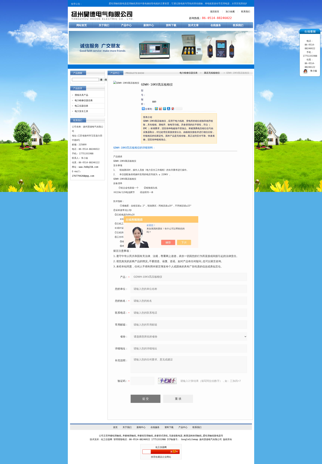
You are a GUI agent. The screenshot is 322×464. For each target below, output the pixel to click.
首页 (115, 427)
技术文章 (193, 25)
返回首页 (214, 11)
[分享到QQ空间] (156, 108)
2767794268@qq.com (83, 176)
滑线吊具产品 (81, 95)
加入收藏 (230, 11)
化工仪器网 (161, 447)
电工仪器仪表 (81, 106)
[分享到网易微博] (173, 108)
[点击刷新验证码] (167, 381)
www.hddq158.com (88, 167)
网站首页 (81, 25)
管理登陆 (117, 439)
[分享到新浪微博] (160, 108)
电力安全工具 (81, 111)
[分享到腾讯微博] (164, 108)
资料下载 (171, 25)
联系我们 (245, 11)
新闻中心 (148, 25)
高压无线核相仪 (212, 73)
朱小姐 (312, 71)
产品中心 (126, 25)
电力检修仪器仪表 (84, 100)
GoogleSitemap (189, 439)
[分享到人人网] (168, 108)
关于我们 (104, 25)
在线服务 (216, 25)
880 (154, 101)
